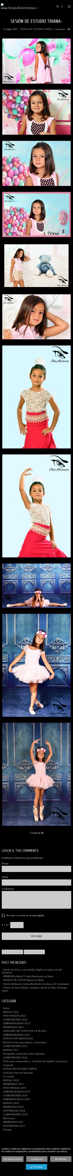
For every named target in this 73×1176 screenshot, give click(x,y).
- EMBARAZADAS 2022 (16, 1034)
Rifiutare (61, 1159)
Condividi (35, 832)
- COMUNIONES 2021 (14, 1046)
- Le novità (8, 1076)
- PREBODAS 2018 (13, 1106)
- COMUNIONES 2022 (14, 1019)
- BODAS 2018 (10, 1103)
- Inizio (6, 1008)
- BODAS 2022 (10, 1012)
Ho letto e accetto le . (25, 915)
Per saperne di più (12, 1159)
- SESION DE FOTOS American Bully (23, 980)
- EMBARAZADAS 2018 (16, 1099)
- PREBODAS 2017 (13, 1122)
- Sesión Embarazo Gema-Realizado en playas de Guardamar (35, 984)
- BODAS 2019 (10, 1080)
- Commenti (59, 29)
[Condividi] (68, 29)
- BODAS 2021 (10, 1050)
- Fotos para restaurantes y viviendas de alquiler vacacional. (35, 1061)
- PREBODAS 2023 (13, 1027)
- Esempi (7, 1129)
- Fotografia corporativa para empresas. (23, 1053)
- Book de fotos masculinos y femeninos (24, 1042)
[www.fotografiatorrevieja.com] (20, 6)
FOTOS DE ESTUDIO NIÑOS (36, 29)
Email (5, 877)
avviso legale (36, 915)
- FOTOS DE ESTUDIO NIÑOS (19, 1068)
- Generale (7, 1065)
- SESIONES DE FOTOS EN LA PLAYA (24, 1030)
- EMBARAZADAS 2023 (16, 1023)
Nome (5, 863)
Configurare (37, 1159)
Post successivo (34, 952)
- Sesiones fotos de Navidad (17, 1072)
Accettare (38, 1167)
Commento (8, 888)
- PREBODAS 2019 (13, 1084)
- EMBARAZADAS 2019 (16, 1091)
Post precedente (12, 952)
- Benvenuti (8, 1118)
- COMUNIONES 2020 (14, 1057)
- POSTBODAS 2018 (13, 1110)
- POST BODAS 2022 (14, 1015)
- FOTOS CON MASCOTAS (17, 1038)
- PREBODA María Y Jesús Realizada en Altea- (28, 976)
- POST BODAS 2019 (14, 1087)
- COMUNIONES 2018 (14, 1114)
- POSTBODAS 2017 (13, 1125)
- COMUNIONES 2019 (14, 1095)
